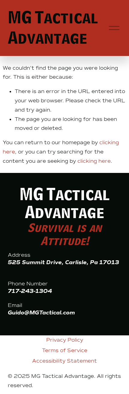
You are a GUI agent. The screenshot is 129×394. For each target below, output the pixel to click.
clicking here (94, 161)
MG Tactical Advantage (53, 28)
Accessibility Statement (64, 361)
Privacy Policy (64, 340)
